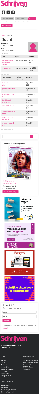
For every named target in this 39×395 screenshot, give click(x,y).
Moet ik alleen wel (8, 106)
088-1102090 (5, 348)
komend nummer (10, 183)
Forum (3, 363)
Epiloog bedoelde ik (8, 89)
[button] (6, 25)
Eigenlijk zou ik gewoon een (6, 101)
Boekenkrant (5, 385)
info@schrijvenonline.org (11, 345)
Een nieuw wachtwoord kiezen (23, 22)
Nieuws (3, 360)
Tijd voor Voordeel (7, 392)
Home (3, 35)
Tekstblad (4, 388)
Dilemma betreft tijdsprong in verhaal (8, 62)
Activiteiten (5, 365)
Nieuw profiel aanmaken (7, 22)
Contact (4, 371)
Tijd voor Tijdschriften (8, 390)
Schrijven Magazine (7, 369)
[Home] (14, 4)
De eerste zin (6, 68)
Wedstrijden (5, 367)
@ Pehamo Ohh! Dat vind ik (7, 118)
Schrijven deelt (6, 376)
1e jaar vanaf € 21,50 (11, 192)
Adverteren (5, 373)
